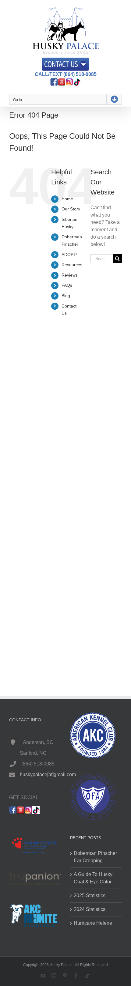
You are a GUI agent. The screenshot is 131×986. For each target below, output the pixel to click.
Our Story (71, 208)
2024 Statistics (89, 909)
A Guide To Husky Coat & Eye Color (93, 878)
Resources (72, 264)
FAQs (67, 285)
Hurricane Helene (93, 923)
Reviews (70, 275)
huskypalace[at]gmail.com (48, 774)
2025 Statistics (89, 895)
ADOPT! (69, 254)
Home (67, 198)
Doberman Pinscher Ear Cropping (95, 857)
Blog (66, 295)
